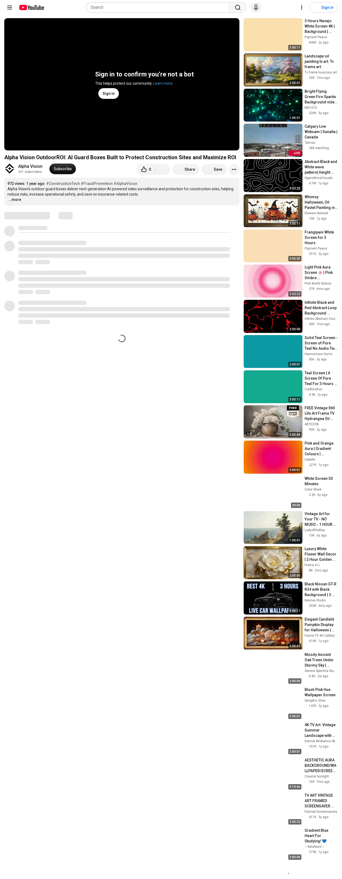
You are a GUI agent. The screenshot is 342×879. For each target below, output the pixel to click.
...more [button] (14, 199)
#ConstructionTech (63, 183)
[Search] (237, 7)
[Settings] (301, 7)
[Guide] (9, 7)
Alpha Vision (30, 166)
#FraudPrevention (97, 183)
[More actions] (234, 169)
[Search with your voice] (256, 7)
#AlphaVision (125, 183)
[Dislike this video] (162, 169)
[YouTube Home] (31, 7)
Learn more (163, 83)
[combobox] (159, 7)
